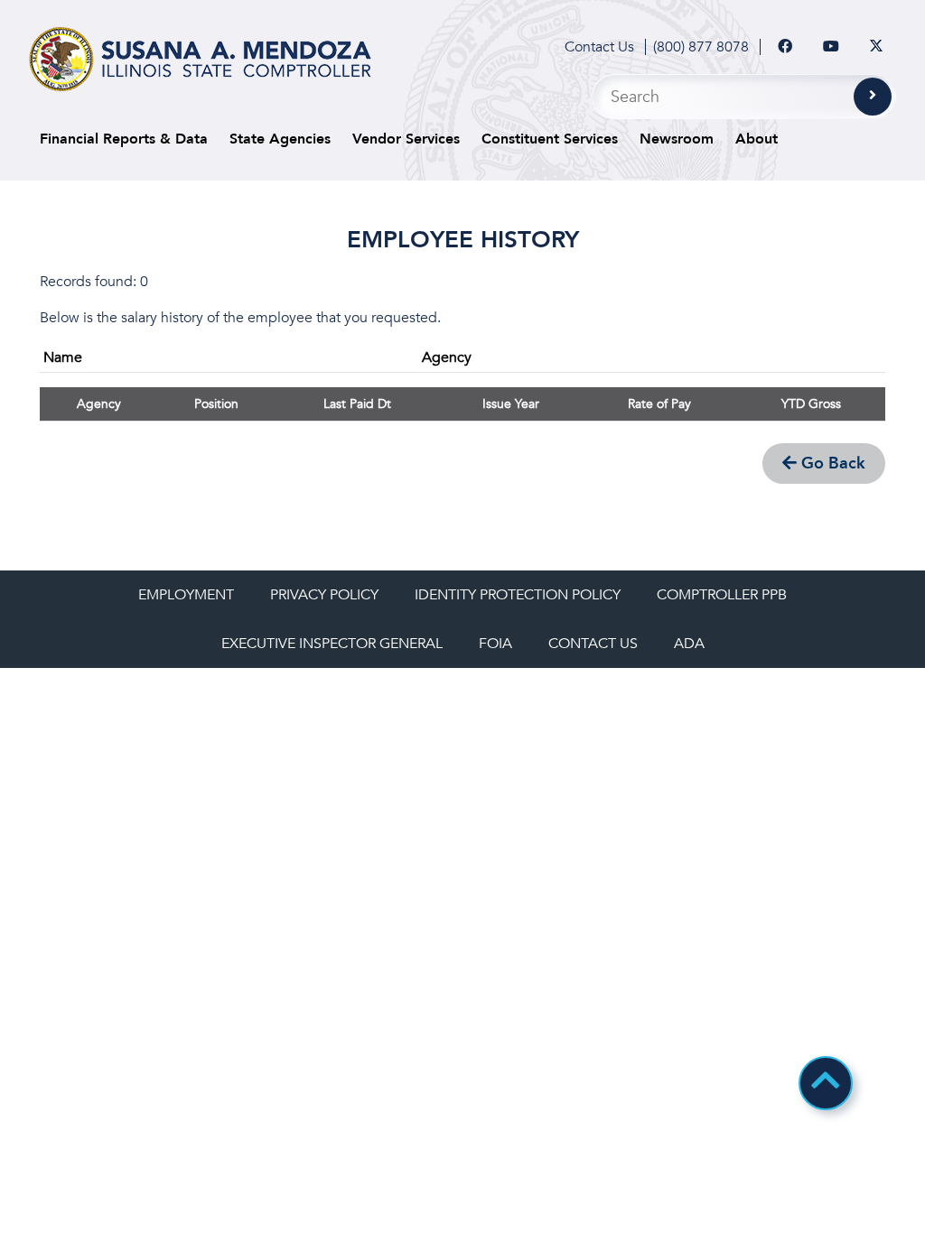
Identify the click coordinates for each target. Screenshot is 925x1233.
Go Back (831, 463)
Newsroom (677, 139)
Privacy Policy (324, 595)
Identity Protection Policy (518, 595)
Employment (186, 595)
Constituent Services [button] (549, 139)
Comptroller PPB (722, 595)
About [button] (756, 139)
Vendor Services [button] (406, 139)
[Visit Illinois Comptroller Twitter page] (876, 47)
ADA (689, 644)
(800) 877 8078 (701, 47)
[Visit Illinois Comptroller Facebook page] (785, 47)
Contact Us (599, 47)
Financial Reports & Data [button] (124, 139)
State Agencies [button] (280, 139)
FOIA (495, 644)
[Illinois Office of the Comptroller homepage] (200, 59)
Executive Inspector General (332, 644)
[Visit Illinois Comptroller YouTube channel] (831, 47)
